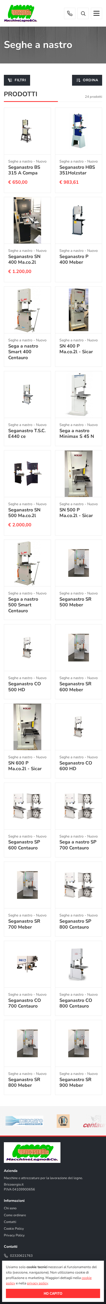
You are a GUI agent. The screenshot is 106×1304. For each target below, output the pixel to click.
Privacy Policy (14, 1235)
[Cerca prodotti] (83, 13)
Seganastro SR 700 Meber (24, 924)
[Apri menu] (96, 13)
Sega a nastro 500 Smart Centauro (23, 605)
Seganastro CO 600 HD (75, 766)
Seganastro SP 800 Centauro (75, 924)
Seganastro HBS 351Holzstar (77, 170)
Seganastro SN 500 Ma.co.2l (24, 512)
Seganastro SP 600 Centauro (24, 845)
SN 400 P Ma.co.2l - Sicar (76, 349)
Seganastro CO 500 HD (24, 687)
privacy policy (37, 1283)
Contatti (10, 1222)
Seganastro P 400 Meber (74, 259)
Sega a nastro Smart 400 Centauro (23, 351)
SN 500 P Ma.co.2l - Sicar (76, 512)
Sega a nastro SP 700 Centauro (77, 845)
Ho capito (53, 1293)
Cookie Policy (14, 1228)
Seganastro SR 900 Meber (75, 1082)
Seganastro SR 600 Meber (75, 687)
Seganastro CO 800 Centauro (75, 1003)
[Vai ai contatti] (69, 13)
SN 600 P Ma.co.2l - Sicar (25, 766)
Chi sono (10, 1208)
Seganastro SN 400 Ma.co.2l (24, 259)
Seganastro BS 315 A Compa (24, 170)
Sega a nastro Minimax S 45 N (76, 434)
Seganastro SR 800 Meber (24, 1082)
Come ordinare (15, 1215)
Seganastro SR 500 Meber (75, 602)
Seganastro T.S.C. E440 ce (27, 434)
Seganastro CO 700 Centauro (24, 1003)
